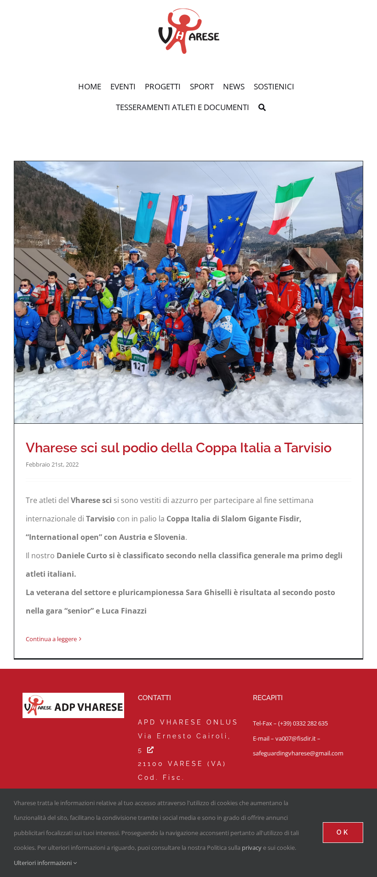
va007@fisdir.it (295, 738)
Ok (343, 832)
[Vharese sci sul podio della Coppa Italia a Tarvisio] (188, 292)
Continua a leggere (51, 639)
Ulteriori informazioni (43, 863)
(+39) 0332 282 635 (303, 723)
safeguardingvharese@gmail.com (298, 753)
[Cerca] (262, 107)
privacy (252, 847)
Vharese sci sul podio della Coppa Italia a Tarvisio (178, 447)
